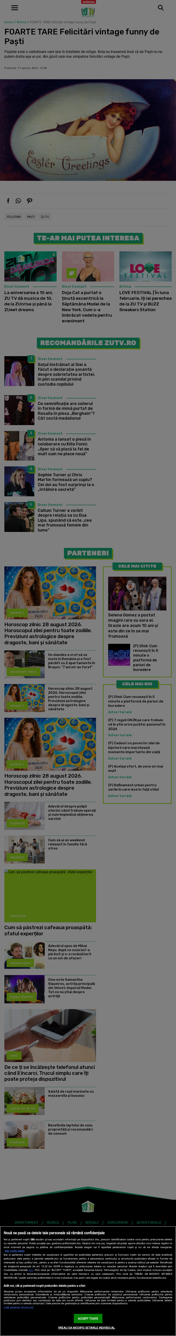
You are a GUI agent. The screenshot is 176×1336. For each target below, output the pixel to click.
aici (31, 1270)
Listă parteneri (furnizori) (18, 1307)
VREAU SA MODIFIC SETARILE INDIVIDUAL (86, 1327)
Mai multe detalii (15, 1250)
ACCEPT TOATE (88, 1318)
